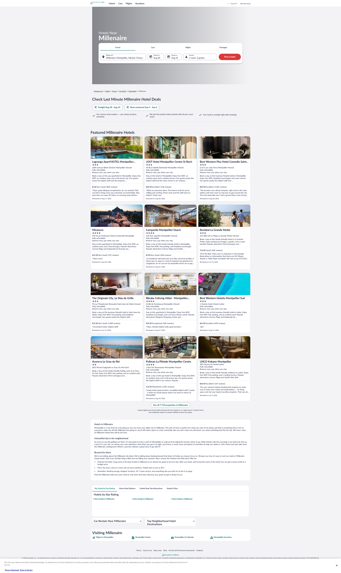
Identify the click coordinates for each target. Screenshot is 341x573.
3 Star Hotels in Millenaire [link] (181, 499)
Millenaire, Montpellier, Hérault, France (124, 58)
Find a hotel (229, 57)
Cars (120, 4)
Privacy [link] (138, 550)
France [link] (114, 91)
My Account (245, 4)
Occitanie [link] (122, 91)
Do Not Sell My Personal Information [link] (182, 550)
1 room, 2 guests (196, 58)
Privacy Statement (12, 570)
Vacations (139, 4)
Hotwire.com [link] (98, 91)
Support (233, 4)
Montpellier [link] (132, 91)
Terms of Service (26, 570)
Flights (129, 4)
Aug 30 (156, 58)
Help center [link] (157, 550)
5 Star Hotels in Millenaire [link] (103, 499)
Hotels (112, 4)
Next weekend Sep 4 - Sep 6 (143, 107)
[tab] (117, 47)
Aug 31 (174, 58)
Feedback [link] (199, 550)
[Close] (337, 565)
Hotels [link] (107, 91)
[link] (111, 537)
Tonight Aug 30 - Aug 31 (109, 107)
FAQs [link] (165, 550)
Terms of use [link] (147, 550)
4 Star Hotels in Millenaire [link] (142, 499)
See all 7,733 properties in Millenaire (170, 405)
